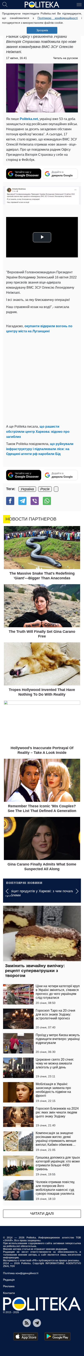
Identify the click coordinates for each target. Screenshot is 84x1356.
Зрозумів (42, 30)
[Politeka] (42, 5)
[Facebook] (10, 501)
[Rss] (27, 1323)
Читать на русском (65, 58)
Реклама (8, 1286)
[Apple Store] (25, 1336)
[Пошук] (4, 4)
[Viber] (35, 501)
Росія (45, 489)
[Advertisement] (42, 378)
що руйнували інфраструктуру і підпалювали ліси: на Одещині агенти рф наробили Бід (39, 449)
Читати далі (42, 1213)
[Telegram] (22, 501)
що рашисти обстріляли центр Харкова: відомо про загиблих (38, 431)
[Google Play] (57, 1336)
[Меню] (79, 4)
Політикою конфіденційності (58, 18)
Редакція (9, 1279)
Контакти (9, 1293)
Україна (27, 489)
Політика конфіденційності (20, 1273)
